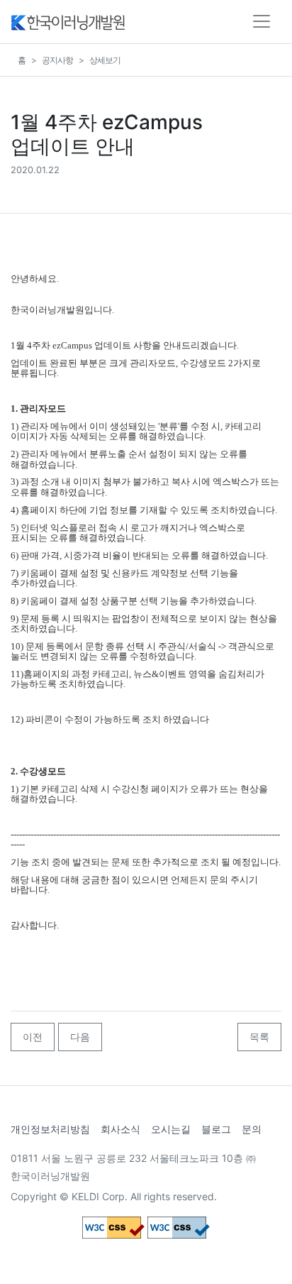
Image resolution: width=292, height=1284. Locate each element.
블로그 (216, 1129)
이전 (33, 1037)
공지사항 (57, 60)
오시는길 (171, 1129)
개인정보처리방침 (50, 1129)
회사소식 (120, 1129)
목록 (259, 1037)
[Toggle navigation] (261, 21)
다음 (80, 1037)
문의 (252, 1129)
